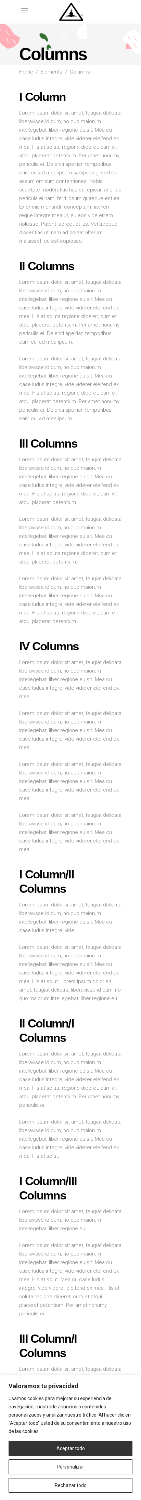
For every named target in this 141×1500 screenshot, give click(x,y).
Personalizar (70, 1467)
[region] (70, 1437)
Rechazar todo (71, 1485)
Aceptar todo (70, 1448)
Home (26, 72)
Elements (51, 72)
